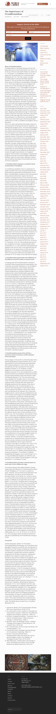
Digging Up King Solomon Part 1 (45, 100)
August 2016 (44, 244)
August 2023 (44, 133)
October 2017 (44, 224)
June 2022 (43, 146)
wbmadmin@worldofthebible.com (31, 687)
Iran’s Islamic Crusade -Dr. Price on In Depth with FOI (45, 74)
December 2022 (45, 137)
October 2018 (44, 207)
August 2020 (44, 172)
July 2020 (43, 174)
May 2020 (43, 178)
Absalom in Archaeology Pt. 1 (45, 87)
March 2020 (43, 183)
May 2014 (43, 257)
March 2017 (43, 239)
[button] (50, 4)
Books (9, 691)
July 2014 (43, 255)
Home (9, 679)
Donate (10, 698)
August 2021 (44, 154)
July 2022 (43, 143)
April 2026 (43, 109)
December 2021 (45, 152)
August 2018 (44, 211)
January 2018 (44, 218)
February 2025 (44, 119)
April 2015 (43, 250)
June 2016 (43, 246)
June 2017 (43, 233)
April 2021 (43, 161)
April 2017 (43, 237)
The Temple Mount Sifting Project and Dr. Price (44, 81)
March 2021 (43, 163)
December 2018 (45, 204)
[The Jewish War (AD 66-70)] (16, 662)
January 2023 (44, 135)
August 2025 (44, 115)
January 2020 (44, 187)
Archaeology (44, 46)
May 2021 (43, 159)
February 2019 (44, 200)
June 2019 (43, 198)
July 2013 (43, 261)
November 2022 (45, 139)
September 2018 (45, 209)
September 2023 (45, 130)
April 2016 (43, 248)
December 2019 (45, 189)
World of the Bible (24, 16)
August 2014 (44, 252)
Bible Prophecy (44, 48)
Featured (43, 50)
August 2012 (44, 266)
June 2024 (43, 126)
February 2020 (44, 185)
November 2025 (45, 111)
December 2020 (45, 167)
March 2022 (43, 150)
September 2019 (45, 194)
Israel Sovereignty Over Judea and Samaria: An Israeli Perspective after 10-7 (45, 94)
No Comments (33, 15)
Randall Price (8, 16)
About (9, 693)
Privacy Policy (11, 700)
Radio (42, 61)
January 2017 (44, 242)
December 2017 (45, 220)
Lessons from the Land (45, 55)
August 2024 (44, 124)
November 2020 (45, 170)
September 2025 (45, 113)
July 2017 (43, 231)
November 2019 (45, 191)
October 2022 (44, 141)
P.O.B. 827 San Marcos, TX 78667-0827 (26, 680)
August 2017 (44, 228)
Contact (10, 695)
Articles (10, 681)
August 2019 (44, 196)
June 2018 (43, 213)
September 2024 (45, 122)
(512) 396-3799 (26, 685)
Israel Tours (43, 52)
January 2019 (44, 202)
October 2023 (44, 128)
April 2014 (43, 259)
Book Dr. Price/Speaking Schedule (12, 687)
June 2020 (43, 176)
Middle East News (45, 59)
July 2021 (43, 157)
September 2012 (45, 263)
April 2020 (43, 180)
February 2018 (44, 215)
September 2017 (45, 226)
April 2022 (43, 148)
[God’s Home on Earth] (39, 662)
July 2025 (43, 117)
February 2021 (44, 165)
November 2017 (45, 222)
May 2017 (43, 235)
